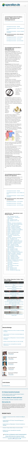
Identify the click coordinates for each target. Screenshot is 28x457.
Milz (17, 300)
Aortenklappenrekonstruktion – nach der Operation (15, 40)
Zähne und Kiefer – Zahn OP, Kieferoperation (15, 224)
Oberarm (9, 292)
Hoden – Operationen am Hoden (13, 256)
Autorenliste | (16, 399)
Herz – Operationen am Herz (12, 238)
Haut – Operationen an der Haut (13, 216)
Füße (12, 314)
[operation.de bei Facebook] (13, 438)
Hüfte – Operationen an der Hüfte (13, 265)
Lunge (11, 293)
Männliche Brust (14, 292)
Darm (15, 300)
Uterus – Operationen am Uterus (13, 258)
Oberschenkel (8, 309)
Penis (22, 301)
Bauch (14, 299)
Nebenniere (6, 301)
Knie (5, 309)
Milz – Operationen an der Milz (13, 249)
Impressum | (18, 436)
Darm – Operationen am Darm (13, 248)
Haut (20, 288)
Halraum (6, 286)
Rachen (9, 286)
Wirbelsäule (14, 287)
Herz (13, 293)
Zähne (14, 285)
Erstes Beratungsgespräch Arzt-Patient (8, 395)
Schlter (6, 292)
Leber (20, 299)
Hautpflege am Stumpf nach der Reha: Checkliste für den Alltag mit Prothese (14, 417)
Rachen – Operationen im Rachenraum (14, 226)
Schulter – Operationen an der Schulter (14, 230)
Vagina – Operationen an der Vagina (13, 257)
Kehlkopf (13, 286)
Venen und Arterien (16, 288)
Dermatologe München (6, 385)
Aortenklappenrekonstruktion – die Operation (14, 203)
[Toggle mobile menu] (25, 6)
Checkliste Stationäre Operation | (7, 394)
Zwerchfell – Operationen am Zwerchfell (14, 237)
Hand (12, 299)
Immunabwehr (14, 289)
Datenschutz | (13, 436)
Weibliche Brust (20, 292)
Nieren (20, 300)
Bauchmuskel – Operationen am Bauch (14, 243)
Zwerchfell (16, 293)
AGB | (10, 436)
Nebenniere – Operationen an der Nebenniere (15, 252)
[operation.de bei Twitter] (20, 438)
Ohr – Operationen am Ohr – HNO (13, 220)
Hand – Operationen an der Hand (13, 234)
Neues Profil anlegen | (5, 399)
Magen (17, 299)
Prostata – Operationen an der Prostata (14, 254)
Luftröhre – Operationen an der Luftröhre (14, 228)
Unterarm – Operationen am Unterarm (14, 233)
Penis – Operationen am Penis (13, 255)
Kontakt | (22, 436)
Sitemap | (7, 436)
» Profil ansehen (11, 354)
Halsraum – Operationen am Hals (13, 225)
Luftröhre (16, 286)
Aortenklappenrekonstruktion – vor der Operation (15, 37)
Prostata (19, 301)
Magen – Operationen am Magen (13, 244)
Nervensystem (9, 288)
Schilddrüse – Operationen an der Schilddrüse (15, 229)
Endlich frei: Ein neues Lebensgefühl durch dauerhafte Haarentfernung (12, 431)
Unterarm (8, 299)
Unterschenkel (10, 266)
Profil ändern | (11, 399)
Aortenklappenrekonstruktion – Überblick (13, 26)
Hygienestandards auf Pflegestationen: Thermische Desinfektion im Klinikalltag (14, 425)
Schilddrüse (21, 286)
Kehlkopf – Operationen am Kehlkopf (14, 227)
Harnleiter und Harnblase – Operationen (14, 253)
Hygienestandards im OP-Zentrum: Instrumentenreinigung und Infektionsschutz (13, 421)
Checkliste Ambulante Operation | (18, 394)
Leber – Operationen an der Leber (13, 245)
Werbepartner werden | (14, 434)
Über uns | (8, 434)
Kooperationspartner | (23, 434)
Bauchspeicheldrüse (10, 300)
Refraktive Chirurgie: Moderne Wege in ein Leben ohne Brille (13, 341)
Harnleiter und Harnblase (13, 301)
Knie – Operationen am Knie (12, 267)
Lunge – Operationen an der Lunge (13, 239)
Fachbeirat (20, 399)
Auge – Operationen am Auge (12, 219)
